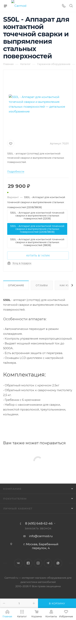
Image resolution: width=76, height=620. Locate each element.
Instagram (38, 563)
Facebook (28, 563)
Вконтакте (18, 563)
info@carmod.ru (41, 536)
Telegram (48, 563)
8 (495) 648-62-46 (39, 523)
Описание (16, 285)
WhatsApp (58, 563)
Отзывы (42, 285)
